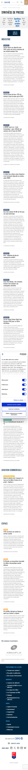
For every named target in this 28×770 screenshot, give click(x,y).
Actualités (5, 7)
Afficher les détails (18, 400)
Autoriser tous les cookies (14, 404)
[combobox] (21, 2)
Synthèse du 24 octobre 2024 (10, 21)
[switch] (24, 385)
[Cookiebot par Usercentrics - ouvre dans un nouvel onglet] (20, 354)
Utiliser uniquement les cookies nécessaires (14, 414)
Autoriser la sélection (14, 409)
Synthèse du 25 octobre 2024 (17, 22)
